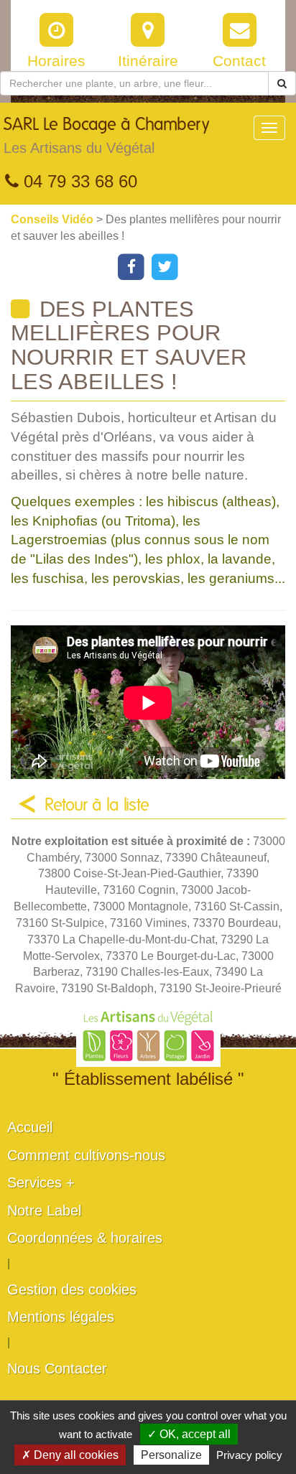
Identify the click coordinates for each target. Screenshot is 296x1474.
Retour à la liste (97, 805)
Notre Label (44, 1210)
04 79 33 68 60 (78, 181)
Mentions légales (60, 1317)
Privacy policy (249, 1455)
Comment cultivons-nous (86, 1155)
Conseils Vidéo (53, 219)
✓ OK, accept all (189, 1434)
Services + (41, 1182)
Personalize (171, 1455)
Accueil (29, 1127)
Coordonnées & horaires (84, 1238)
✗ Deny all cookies (70, 1455)
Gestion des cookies (72, 1289)
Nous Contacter (57, 1368)
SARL (106, 136)
